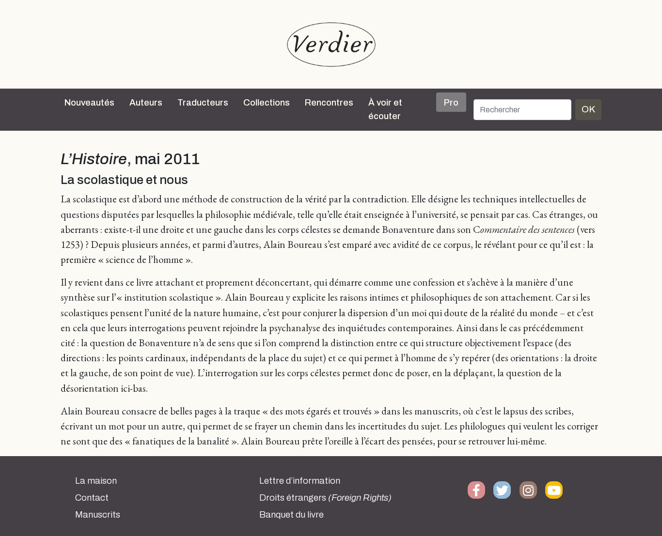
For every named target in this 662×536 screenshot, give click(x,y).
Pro (451, 102)
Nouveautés (89, 102)
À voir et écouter (385, 109)
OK (588, 109)
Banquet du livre (291, 515)
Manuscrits (97, 515)
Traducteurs (202, 102)
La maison (96, 481)
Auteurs (145, 102)
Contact (92, 498)
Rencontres (329, 102)
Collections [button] (266, 102)
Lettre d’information (299, 481)
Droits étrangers (325, 498)
